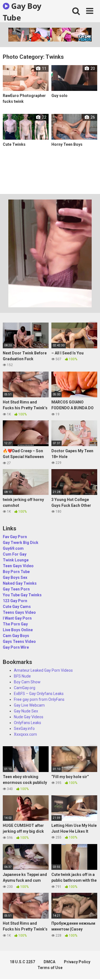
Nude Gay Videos (28, 717)
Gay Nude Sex (26, 711)
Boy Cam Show (27, 682)
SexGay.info (24, 728)
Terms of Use (50, 967)
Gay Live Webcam (29, 705)
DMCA (49, 962)
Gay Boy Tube (22, 11)
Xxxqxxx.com (25, 734)
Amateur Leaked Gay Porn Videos (43, 670)
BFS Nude (22, 676)
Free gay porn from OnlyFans (39, 699)
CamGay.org (24, 688)
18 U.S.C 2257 (22, 962)
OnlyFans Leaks (27, 722)
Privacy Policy (77, 962)
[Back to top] (89, 967)
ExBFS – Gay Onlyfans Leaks (39, 693)
